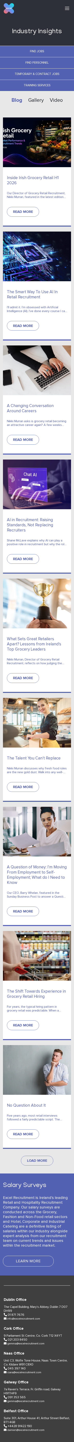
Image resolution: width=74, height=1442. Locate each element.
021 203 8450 (17, 1339)
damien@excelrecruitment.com (25, 1430)
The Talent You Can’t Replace (34, 758)
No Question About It (26, 1105)
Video (56, 100)
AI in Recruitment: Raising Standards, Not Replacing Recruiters (30, 525)
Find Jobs (37, 51)
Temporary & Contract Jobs (37, 74)
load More (37, 1160)
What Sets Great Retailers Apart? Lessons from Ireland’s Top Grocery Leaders (34, 644)
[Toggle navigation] (67, 8)
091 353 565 (17, 1397)
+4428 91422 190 (20, 1426)
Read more (23, 211)
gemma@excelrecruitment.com (25, 1343)
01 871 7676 (16, 1314)
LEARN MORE (28, 1261)
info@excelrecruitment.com (23, 1318)
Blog (16, 100)
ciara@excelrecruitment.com (24, 1372)
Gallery (36, 100)
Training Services (37, 85)
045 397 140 (17, 1368)
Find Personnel (37, 62)
